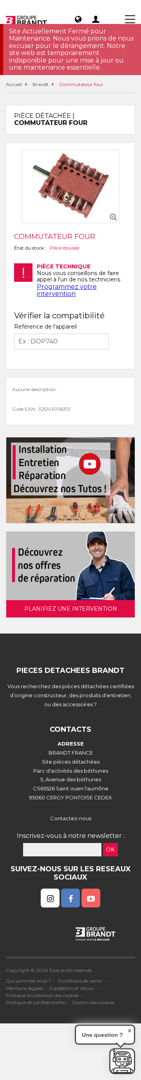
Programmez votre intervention (67, 290)
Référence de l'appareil (45, 326)
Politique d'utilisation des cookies (42, 995)
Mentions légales (24, 988)
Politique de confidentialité (35, 1002)
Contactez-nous (70, 818)
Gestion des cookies (93, 1002)
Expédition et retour (71, 988)
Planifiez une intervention (70, 608)
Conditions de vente (80, 981)
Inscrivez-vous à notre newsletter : (71, 835)
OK (110, 849)
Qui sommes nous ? (28, 981)
